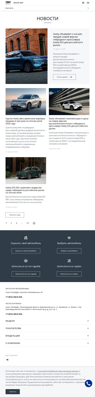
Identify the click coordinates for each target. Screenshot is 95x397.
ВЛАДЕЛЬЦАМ (13, 335)
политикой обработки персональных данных (58, 371)
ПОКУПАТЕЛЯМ (13, 328)
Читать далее (62, 77)
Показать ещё (14, 215)
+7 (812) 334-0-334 (14, 297)
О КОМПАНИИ (13, 343)
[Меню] (88, 2)
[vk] (7, 360)
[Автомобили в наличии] (83, 3)
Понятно (12, 392)
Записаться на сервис (69, 274)
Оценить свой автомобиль (25, 251)
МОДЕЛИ (10, 321)
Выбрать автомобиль (69, 251)
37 (28, 223)
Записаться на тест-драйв (25, 274)
